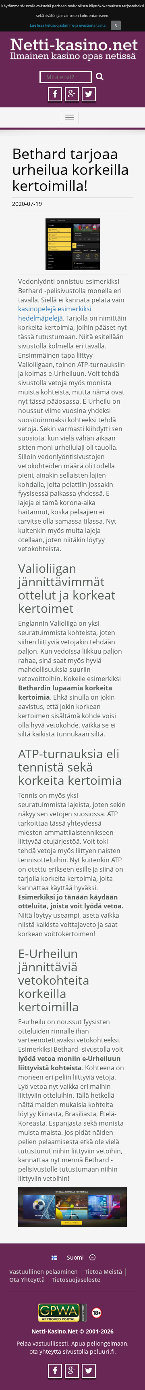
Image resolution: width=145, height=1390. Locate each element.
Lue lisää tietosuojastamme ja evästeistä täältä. (68, 25)
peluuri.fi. (103, 1351)
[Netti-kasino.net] (72, 50)
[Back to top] (123, 1368)
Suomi (75, 1257)
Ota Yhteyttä (27, 1279)
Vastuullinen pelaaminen (43, 1271)
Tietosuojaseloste (76, 1279)
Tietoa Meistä (103, 1271)
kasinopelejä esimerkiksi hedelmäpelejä (54, 313)
